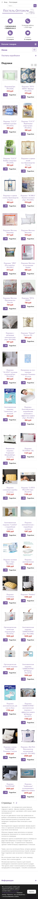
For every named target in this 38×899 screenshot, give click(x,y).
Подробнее (12, 95)
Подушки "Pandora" (28, 594)
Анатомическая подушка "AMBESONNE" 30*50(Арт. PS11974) (28, 668)
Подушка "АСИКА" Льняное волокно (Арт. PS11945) (28, 198)
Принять (31, 891)
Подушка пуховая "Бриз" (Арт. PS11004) (10, 562)
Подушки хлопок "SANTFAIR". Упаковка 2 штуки (10, 749)
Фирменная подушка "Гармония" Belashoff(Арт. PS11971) (10, 453)
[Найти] (35, 5)
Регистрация (13, 2)
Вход (5, 2)
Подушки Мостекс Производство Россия (10, 300)
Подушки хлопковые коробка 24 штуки (10, 490)
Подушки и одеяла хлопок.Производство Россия (11, 198)
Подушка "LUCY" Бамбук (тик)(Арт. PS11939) (10, 160)
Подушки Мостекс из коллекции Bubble (28, 265)
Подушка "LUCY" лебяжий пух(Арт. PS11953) (10, 123)
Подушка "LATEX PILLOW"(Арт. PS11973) (28, 490)
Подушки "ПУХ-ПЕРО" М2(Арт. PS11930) (28, 89)
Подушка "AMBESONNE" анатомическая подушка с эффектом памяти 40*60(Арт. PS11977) (28, 710)
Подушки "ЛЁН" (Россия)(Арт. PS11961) (10, 265)
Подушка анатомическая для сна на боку (10, 706)
